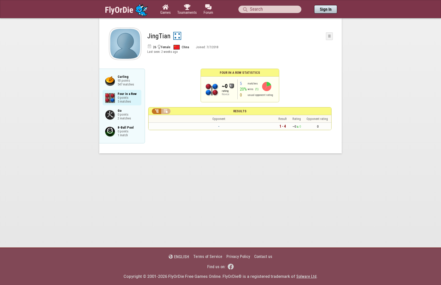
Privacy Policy (238, 256)
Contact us (263, 256)
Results (240, 111)
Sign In (326, 9)
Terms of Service (207, 256)
